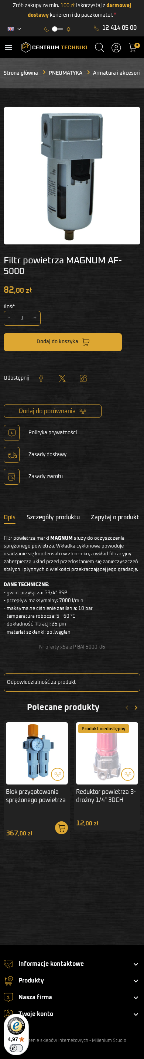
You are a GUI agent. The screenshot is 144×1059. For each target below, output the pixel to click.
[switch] (16, 1048)
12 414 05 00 (119, 28)
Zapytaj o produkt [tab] (115, 517)
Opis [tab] (10, 517)
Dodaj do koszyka (57, 341)
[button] (99, 47)
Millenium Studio (109, 1041)
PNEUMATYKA (65, 73)
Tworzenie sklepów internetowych (53, 1041)
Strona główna (21, 73)
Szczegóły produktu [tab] (53, 517)
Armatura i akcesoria (118, 73)
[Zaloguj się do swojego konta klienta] (116, 47)
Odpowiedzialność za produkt (41, 682)
